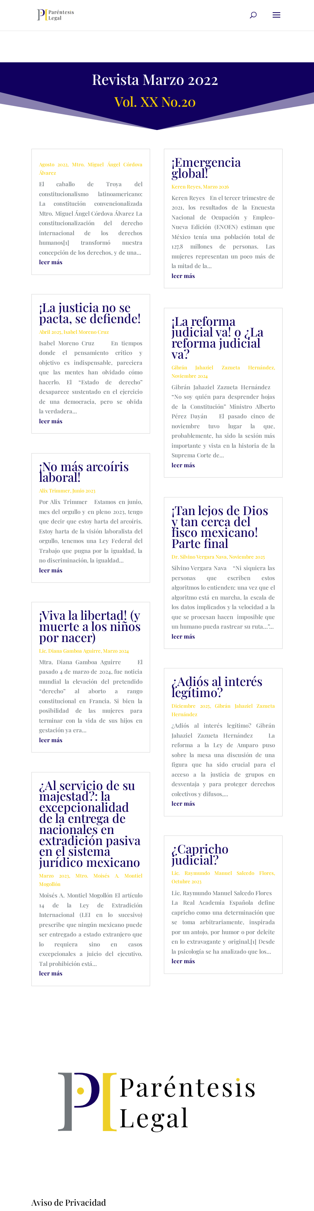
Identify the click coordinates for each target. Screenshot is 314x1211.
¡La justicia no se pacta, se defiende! (90, 312)
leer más (50, 262)
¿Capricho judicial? (200, 854)
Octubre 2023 (186, 881)
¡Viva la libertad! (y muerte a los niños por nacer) (90, 625)
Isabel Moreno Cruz (86, 331)
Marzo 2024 (116, 650)
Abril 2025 (50, 331)
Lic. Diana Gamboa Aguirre (70, 650)
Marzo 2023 (54, 875)
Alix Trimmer (54, 490)
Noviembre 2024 (190, 375)
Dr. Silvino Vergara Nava (199, 556)
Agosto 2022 (53, 164)
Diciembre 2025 (191, 705)
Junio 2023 (83, 490)
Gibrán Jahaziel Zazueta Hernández (223, 367)
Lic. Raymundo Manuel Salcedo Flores (223, 873)
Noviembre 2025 (247, 556)
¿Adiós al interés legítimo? (217, 686)
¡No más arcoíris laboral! (84, 471)
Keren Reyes (186, 186)
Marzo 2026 (216, 186)
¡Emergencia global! (206, 167)
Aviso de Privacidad (68, 1202)
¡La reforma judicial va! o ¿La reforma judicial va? (217, 337)
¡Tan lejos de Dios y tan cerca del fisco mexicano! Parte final (220, 526)
